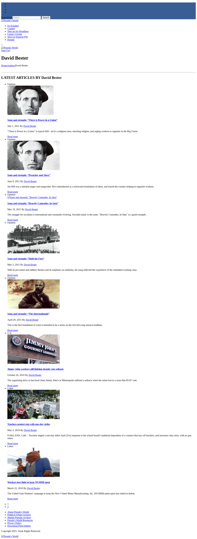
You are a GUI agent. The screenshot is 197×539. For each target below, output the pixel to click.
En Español (13, 25)
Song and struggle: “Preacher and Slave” (28, 175)
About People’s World (18, 512)
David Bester (29, 126)
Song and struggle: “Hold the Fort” (25, 258)
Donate (10, 39)
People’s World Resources (20, 520)
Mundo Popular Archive (19, 517)
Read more (12, 136)
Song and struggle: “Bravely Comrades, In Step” (32, 203)
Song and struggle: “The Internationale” (28, 313)
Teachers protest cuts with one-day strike (28, 424)
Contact (11, 28)
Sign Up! (5, 50)
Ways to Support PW (17, 37)
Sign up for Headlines (18, 31)
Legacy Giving (14, 34)
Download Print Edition (19, 526)
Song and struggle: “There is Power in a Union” (32, 120)
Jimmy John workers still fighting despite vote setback (35, 369)
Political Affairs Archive (19, 514)
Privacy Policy (14, 523)
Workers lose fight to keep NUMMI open (28, 482)
